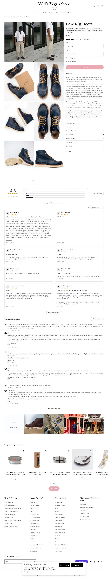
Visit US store (64, 565)
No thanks (77, 565)
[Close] (75, 275)
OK (54, 302)
